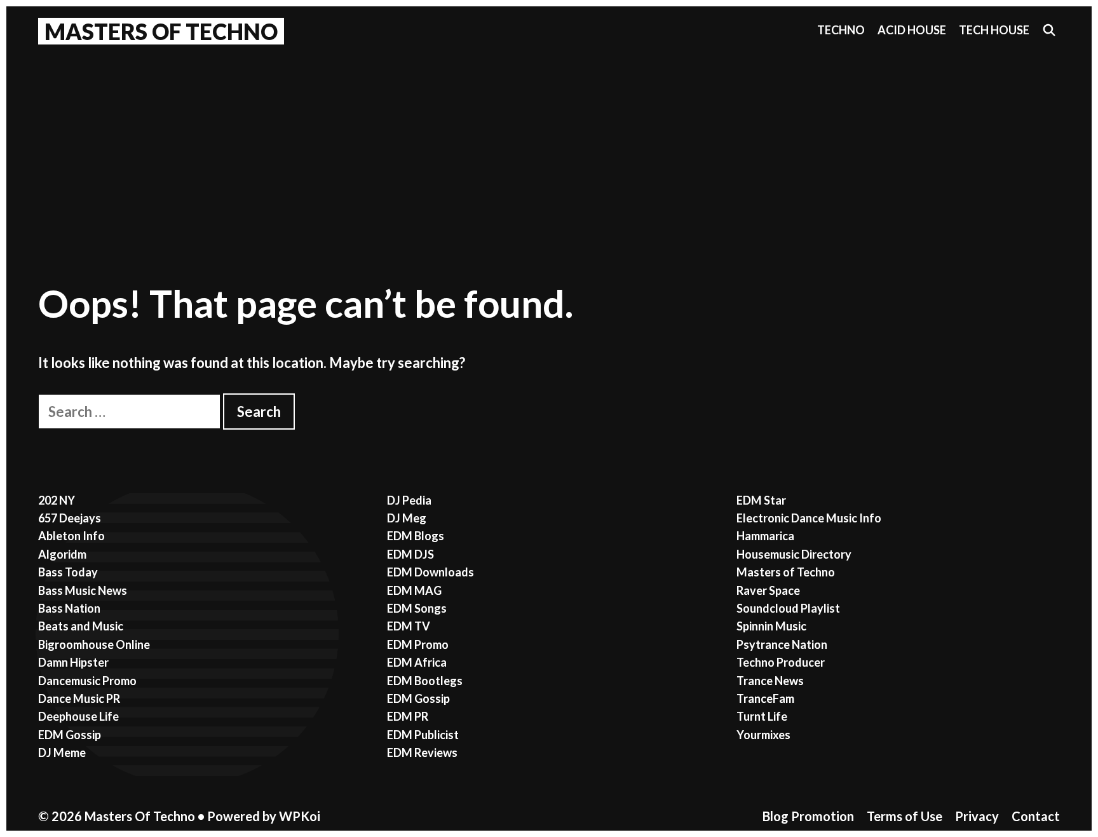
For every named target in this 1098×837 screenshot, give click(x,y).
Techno (841, 30)
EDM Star (761, 500)
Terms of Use (904, 816)
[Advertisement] (549, 147)
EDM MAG (414, 590)
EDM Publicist (423, 735)
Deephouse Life (78, 716)
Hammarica (765, 536)
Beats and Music (80, 626)
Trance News (770, 681)
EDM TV (408, 626)
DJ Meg (406, 518)
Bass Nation (69, 608)
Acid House (912, 30)
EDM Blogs (415, 536)
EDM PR (407, 716)
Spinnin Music (771, 626)
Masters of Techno (785, 572)
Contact (1036, 816)
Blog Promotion (808, 816)
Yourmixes (763, 735)
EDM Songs (417, 608)
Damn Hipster (73, 662)
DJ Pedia (409, 500)
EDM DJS (410, 554)
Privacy (977, 816)
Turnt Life (761, 716)
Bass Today (68, 572)
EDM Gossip (69, 735)
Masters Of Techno (161, 31)
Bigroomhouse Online (94, 644)
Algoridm (62, 554)
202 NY (56, 500)
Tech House (994, 30)
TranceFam (765, 698)
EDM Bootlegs (425, 681)
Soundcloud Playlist (788, 608)
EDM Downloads (430, 572)
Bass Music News (82, 590)
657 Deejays (69, 518)
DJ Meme (62, 752)
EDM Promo (418, 644)
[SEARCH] (1049, 30)
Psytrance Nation (781, 644)
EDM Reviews (422, 752)
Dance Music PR (79, 698)
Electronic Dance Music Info (808, 518)
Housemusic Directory (793, 554)
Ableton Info (71, 536)
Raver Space (768, 590)
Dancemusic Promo (87, 681)
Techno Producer (780, 662)
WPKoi (299, 816)
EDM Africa (417, 662)
